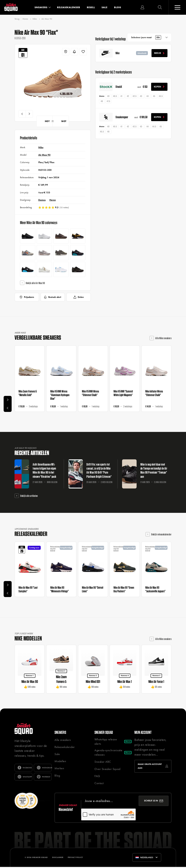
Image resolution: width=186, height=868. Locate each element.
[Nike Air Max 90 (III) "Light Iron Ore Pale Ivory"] (44, 252)
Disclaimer (57, 857)
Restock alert (54, 297)
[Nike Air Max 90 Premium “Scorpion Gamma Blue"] (27, 269)
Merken (59, 768)
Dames (42, 199)
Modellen (60, 761)
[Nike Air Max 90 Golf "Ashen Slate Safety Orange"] (27, 252)
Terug (17, 19)
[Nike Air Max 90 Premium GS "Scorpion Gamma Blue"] (77, 252)
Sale (104, 7)
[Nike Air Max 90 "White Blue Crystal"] (44, 236)
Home (25, 18)
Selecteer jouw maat (145, 37)
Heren (52, 199)
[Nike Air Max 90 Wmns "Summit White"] (44, 269)
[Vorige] (22, 113)
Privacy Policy (75, 857)
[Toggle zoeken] (160, 7)
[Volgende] (29, 113)
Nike (35, 18)
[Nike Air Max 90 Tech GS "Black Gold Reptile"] (77, 269)
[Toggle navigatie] (177, 7)
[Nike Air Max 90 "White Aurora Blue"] (61, 269)
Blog (117, 7)
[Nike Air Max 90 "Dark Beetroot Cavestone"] (61, 252)
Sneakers (41, 7)
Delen (81, 297)
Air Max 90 (46, 18)
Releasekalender (68, 7)
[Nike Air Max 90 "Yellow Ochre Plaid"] (77, 236)
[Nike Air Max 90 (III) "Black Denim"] (27, 236)
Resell (91, 7)
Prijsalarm (29, 297)
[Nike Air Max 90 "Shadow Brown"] (61, 236)
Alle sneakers (62, 740)
